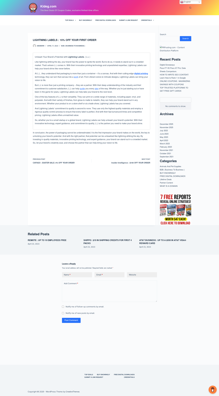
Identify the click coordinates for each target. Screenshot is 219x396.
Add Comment (71, 283)
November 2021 (166, 150)
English (187, 1)
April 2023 (164, 140)
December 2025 (166, 124)
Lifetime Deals (166, 179)
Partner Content (166, 182)
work (76, 76)
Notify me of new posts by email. (80, 313)
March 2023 (165, 143)
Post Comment (71, 320)
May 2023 (164, 137)
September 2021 (167, 156)
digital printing (141, 73)
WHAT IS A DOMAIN (169, 186)
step (96, 88)
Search (163, 34)
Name (67, 275)
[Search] (190, 8)
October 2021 (165, 153)
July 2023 (164, 130)
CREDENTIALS (146, 20)
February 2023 (166, 146)
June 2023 (164, 133)
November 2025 (166, 127)
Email (99, 275)
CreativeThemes (73, 391)
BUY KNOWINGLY (85, 20)
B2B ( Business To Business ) (73, 46)
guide (82, 88)
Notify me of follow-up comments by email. (85, 306)
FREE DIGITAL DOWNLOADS (105, 20)
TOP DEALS (69, 20)
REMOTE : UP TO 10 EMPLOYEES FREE (47, 240)
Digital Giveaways (167, 64)
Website (132, 275)
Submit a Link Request (128, 20)
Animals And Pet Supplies (170, 166)
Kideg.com (48, 6)
